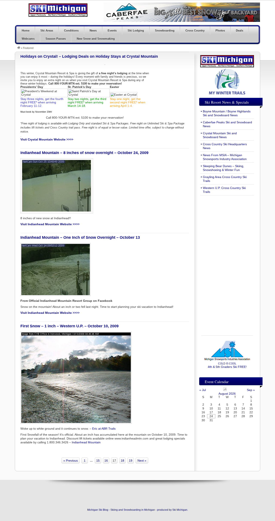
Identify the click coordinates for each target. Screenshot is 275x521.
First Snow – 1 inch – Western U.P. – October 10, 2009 (69, 326)
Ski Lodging (136, 30)
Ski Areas (46, 30)
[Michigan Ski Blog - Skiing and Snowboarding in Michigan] (18, 48)
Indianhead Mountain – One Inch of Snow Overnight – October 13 (80, 237)
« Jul (202, 390)
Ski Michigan (179, 509)
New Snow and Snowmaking (96, 38)
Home (25, 30)
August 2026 (227, 393)
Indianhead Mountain (86, 442)
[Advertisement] (227, 263)
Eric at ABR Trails (104, 428)
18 (122, 460)
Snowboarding (164, 30)
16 (106, 460)
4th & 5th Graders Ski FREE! (227, 365)
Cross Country (195, 30)
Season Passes (56, 38)
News (93, 30)
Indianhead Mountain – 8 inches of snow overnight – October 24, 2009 (84, 153)
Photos (220, 30)
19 (130, 460)
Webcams (28, 38)
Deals (239, 30)
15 (98, 460)
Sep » (251, 390)
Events (112, 30)
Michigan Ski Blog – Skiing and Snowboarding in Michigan (58, 10)
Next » (142, 460)
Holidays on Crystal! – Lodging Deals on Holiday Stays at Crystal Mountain (89, 56)
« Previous (70, 460)
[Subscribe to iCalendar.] (225, 390)
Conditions (71, 30)
